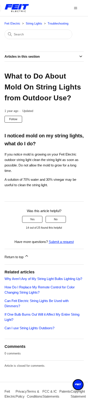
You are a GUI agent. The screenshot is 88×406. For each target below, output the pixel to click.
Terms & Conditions (34, 394)
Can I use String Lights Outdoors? (29, 328)
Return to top (14, 257)
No (56, 219)
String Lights (34, 23)
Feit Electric (12, 23)
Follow (13, 119)
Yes (32, 219)
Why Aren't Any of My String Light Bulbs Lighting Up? (43, 279)
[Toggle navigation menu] (76, 8)
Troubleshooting (58, 23)
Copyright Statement (78, 394)
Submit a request (61, 242)
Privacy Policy (21, 394)
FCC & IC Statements (50, 394)
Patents (65, 391)
